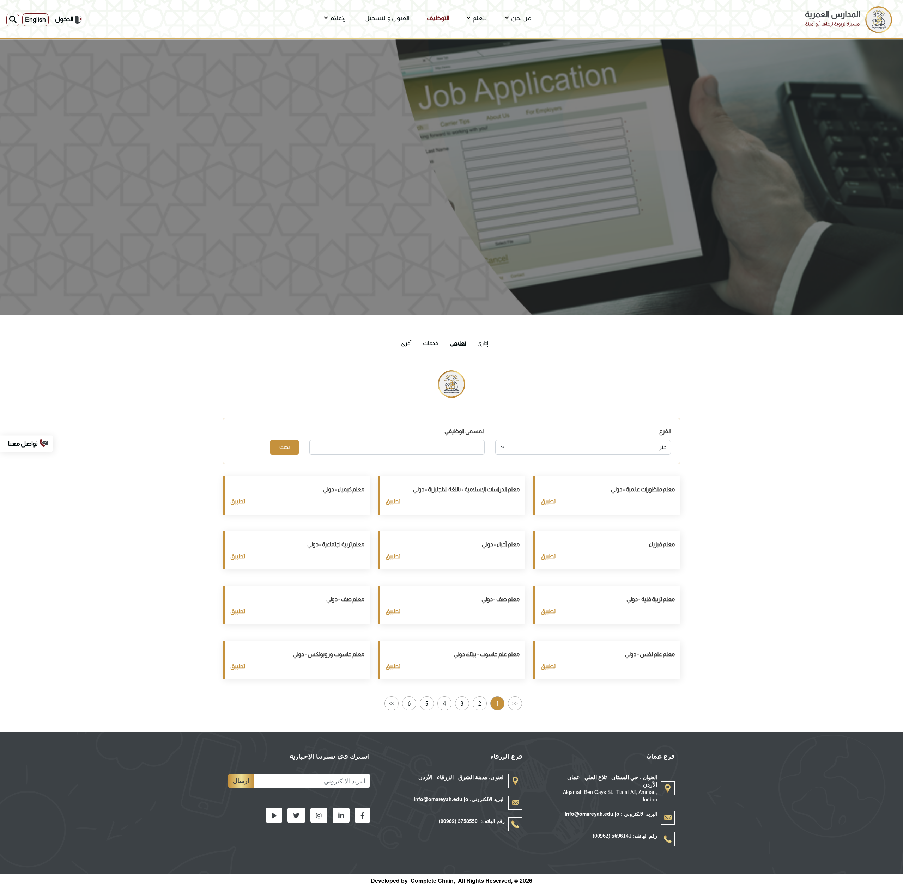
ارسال (241, 780)
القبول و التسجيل (386, 17)
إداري (482, 343)
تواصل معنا (23, 443)
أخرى (406, 343)
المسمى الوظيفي (464, 431)
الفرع (665, 431)
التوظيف (438, 17)
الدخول (64, 19)
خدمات (430, 343)
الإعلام (338, 17)
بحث (284, 447)
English (35, 19)
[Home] (848, 10)
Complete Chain (432, 880)
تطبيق (548, 501)
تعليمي (458, 343)
